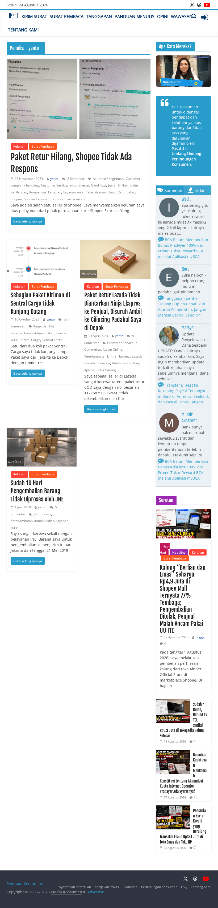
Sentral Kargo (52, 340)
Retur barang (106, 370)
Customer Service (54, 185)
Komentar (173, 190)
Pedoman (130, 887)
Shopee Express (36, 199)
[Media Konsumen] (13, 16)
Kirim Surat (34, 16)
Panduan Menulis (134, 16)
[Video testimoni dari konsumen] (184, 71)
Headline (179, 552)
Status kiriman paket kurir (69, 199)
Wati (185, 199)
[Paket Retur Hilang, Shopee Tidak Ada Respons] (78, 99)
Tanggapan (99, 16)
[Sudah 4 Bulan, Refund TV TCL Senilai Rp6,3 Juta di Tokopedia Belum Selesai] (173, 701)
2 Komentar (75, 178)
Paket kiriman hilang (101, 192)
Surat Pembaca (66, 16)
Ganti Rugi (98, 185)
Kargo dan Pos (43, 326)
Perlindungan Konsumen (159, 887)
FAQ (184, 887)
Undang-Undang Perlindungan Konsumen (186, 159)
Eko (184, 269)
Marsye (187, 327)
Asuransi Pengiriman (108, 178)
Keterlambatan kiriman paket (32, 333)
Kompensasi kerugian (45, 192)
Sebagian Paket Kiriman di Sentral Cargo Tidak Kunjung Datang (40, 303)
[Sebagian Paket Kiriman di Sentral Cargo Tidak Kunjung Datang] (42, 259)
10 (196, 797)
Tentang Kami (23, 30)
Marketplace (121, 363)
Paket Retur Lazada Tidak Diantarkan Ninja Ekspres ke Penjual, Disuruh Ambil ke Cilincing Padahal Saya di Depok (113, 311)
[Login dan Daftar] (204, 17)
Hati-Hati (165, 549)
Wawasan (181, 16)
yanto (54, 178)
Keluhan (19, 146)
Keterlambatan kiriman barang (107, 356)
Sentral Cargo (30, 340)
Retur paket (126, 192)
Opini (162, 16)
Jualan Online (118, 185)
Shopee (16, 199)
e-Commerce (79, 185)
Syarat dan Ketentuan (75, 887)
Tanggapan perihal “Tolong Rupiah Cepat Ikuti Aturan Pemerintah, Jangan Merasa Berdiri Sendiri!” (182, 307)
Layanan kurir (73, 192)
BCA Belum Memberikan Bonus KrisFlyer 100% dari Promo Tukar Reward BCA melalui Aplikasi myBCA (183, 248)
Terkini (200, 190)
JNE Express (42, 514)
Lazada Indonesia (97, 363)
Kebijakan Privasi (107, 887)
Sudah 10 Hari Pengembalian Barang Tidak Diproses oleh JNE (37, 491)
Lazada (137, 356)
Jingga (200, 637)
